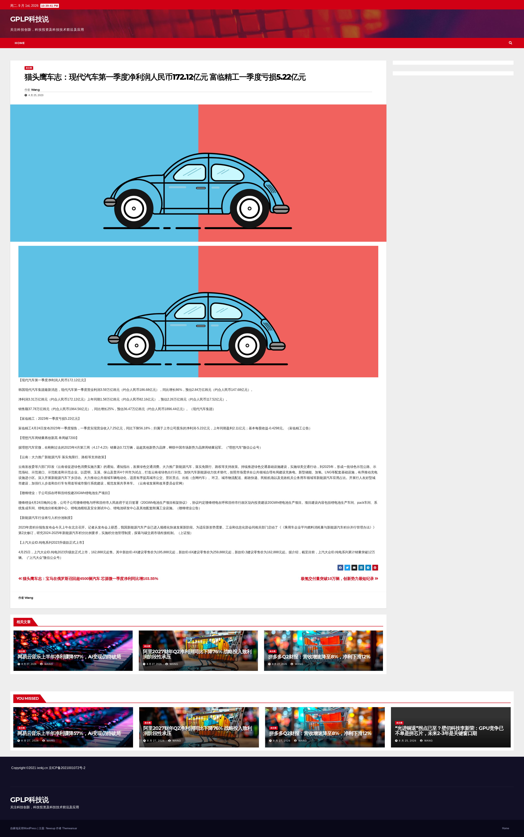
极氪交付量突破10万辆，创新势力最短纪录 (338, 578)
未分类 (29, 68)
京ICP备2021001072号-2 (67, 768)
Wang (35, 90)
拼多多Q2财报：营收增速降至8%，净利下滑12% (319, 657)
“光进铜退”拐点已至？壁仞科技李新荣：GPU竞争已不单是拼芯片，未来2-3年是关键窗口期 (449, 730)
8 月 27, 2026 (30, 740)
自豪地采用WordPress (23, 828)
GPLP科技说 (29, 19)
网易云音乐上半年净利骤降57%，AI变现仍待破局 (69, 657)
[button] (510, 43)
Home (20, 43)
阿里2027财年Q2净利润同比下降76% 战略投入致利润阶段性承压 (197, 654)
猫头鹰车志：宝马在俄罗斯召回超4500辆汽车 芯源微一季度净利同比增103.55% (90, 578)
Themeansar (69, 828)
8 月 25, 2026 (407, 740)
